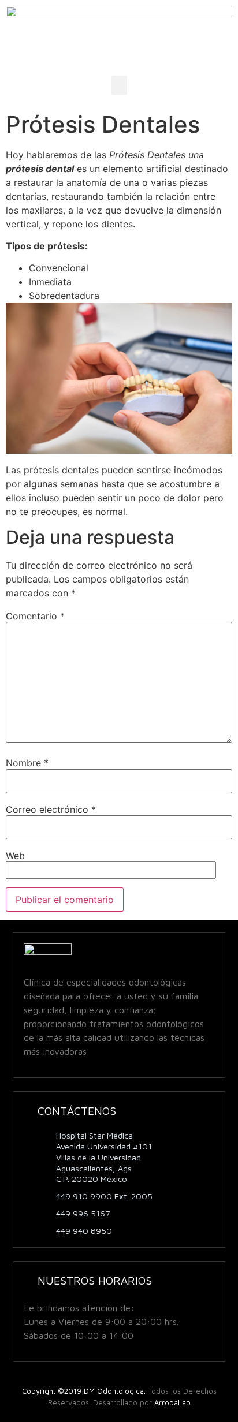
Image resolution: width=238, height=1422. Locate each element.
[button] (119, 85)
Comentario (35, 616)
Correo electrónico (51, 809)
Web (15, 855)
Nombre (27, 762)
